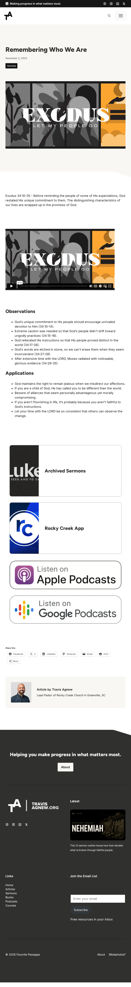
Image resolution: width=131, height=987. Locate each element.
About (65, 767)
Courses (10, 905)
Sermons (11, 66)
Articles (10, 889)
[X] (124, 3)
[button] (109, 16)
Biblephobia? (117, 954)
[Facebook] (104, 3)
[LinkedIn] (117, 3)
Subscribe (81, 910)
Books (9, 897)
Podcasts (11, 901)
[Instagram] (111, 3)
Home (9, 885)
